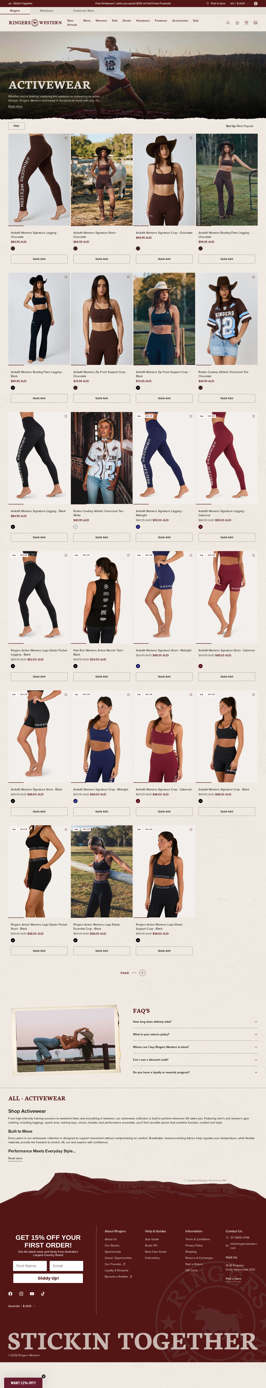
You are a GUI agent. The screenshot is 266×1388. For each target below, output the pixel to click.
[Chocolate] (13, 248)
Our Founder (113, 1264)
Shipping (191, 1252)
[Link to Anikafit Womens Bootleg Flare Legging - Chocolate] (227, 180)
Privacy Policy (194, 1245)
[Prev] (14, 180)
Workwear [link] (46, 11)
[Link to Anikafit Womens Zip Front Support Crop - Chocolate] (102, 319)
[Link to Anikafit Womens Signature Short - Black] (39, 736)
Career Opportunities (118, 1258)
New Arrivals (72, 22)
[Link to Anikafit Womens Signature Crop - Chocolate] (164, 180)
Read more (15, 1158)
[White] (75, 527)
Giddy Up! (48, 1278)
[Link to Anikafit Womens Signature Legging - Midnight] (164, 458)
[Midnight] (138, 527)
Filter (17, 126)
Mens (87, 20)
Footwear (161, 20)
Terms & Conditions (197, 1239)
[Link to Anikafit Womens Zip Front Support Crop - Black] (164, 319)
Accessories (180, 20)
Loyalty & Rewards (116, 1270)
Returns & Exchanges (199, 1258)
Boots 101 (151, 1245)
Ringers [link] (15, 11)
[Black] (13, 388)
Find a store (233, 1279)
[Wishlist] (237, 23)
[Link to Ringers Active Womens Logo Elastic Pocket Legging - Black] (39, 597)
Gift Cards (191, 1270)
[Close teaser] (44, 1376)
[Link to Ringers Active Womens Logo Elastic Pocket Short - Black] (39, 871)
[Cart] (256, 23)
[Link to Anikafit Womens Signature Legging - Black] (39, 458)
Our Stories (112, 1245)
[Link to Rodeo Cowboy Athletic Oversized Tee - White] (102, 458)
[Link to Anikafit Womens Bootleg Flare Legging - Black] (39, 319)
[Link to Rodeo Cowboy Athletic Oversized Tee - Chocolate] (227, 319)
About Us (111, 1239)
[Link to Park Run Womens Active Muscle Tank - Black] (102, 597)
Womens (101, 20)
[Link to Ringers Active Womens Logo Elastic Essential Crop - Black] (102, 871)
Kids (115, 20)
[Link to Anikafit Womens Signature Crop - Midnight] (102, 736)
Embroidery (152, 1258)
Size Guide (152, 1239)
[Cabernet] (200, 527)
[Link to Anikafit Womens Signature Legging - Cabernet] (227, 458)
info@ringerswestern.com (243, 1246)
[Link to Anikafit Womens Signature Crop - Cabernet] (164, 736)
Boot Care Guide (155, 1252)
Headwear (143, 20)
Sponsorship (113, 1252)
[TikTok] (43, 1294)
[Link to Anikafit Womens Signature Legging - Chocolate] (39, 180)
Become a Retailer (116, 1276)
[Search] (228, 23)
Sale (196, 20)
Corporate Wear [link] (83, 11)
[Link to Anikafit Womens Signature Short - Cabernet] (227, 597)
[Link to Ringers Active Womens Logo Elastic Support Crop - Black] (164, 871)
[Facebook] (10, 1294)
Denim (127, 20)
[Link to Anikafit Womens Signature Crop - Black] (227, 736)
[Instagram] (21, 1294)
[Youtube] (32, 1294)
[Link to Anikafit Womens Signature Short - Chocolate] (102, 180)
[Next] (64, 180)
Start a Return (194, 1264)
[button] (242, 126)
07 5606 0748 (240, 1237)
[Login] (246, 23)
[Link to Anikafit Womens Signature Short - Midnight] (164, 597)
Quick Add (39, 259)
